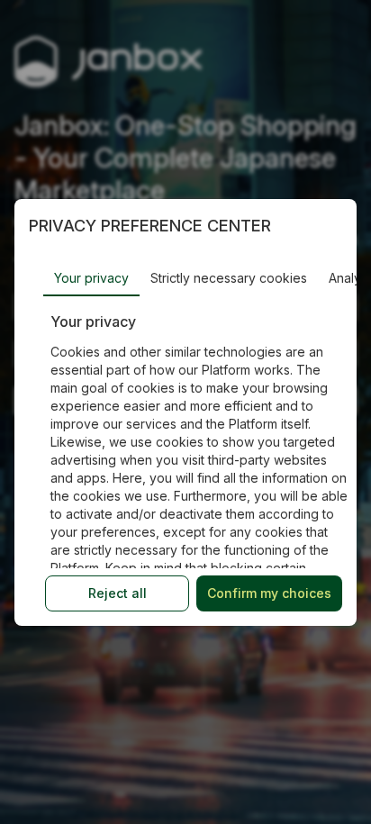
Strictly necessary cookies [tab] (228, 277)
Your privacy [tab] (91, 277)
